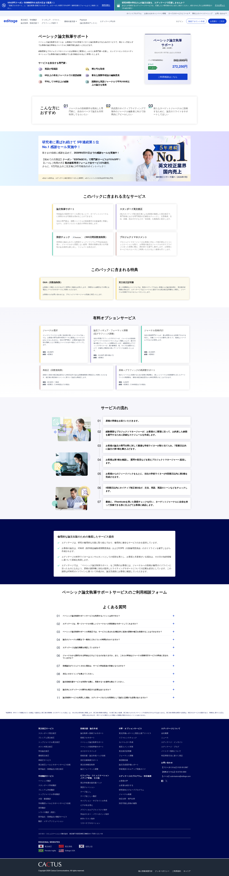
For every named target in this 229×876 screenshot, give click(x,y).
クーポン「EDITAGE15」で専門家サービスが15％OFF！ (92, 159)
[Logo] (8, 21)
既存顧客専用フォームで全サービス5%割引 (87, 162)
